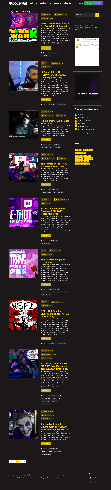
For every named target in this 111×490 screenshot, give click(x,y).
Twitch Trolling (46, 55)
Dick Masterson (46, 398)
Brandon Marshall (82, 164)
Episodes (33, 3)
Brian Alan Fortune (83, 155)
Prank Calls (57, 147)
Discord (78, 25)
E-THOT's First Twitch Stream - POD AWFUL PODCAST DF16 (53, 211)
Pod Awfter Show (58, 192)
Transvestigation (54, 289)
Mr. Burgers (57, 451)
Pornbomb (51, 343)
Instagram (79, 27)
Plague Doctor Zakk (54, 144)
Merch (77, 29)
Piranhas (46, 63)
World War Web (53, 53)
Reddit (66, 292)
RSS (91, 25)
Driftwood (88, 158)
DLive (95, 27)
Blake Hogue (88, 150)
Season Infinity (49, 254)
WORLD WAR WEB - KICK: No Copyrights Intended (55, 24)
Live (50, 3)
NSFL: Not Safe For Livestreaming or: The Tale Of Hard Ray (55, 314)
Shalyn (78, 150)
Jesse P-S (57, 3)
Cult (75, 3)
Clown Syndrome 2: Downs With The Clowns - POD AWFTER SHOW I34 (55, 427)
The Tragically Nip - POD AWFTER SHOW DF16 (54, 165)
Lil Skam (51, 104)
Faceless (79, 158)
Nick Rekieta (45, 292)
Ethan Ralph (56, 398)
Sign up (89, 3)
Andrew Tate (80, 153)
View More (96, 165)
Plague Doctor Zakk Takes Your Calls (55, 122)
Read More (45, 48)
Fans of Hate (48, 14)
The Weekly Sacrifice (55, 395)
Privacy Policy (40, 478)
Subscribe (67, 3)
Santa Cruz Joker (47, 451)
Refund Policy (50, 478)
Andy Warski (45, 401)
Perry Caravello (46, 294)
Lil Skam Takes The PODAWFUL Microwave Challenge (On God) (54, 75)
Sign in (98, 3)
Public (44, 250)
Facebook (88, 27)
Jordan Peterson (82, 161)
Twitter (86, 25)
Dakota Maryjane (46, 192)
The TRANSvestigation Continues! (53, 261)
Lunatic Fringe (48, 18)
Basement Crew (48, 199)
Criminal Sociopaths (86, 129)
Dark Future (62, 115)
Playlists (43, 3)
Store (81, 3)
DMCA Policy (59, 478)
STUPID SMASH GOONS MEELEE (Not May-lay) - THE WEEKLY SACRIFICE (54, 366)
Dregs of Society (49, 111)
